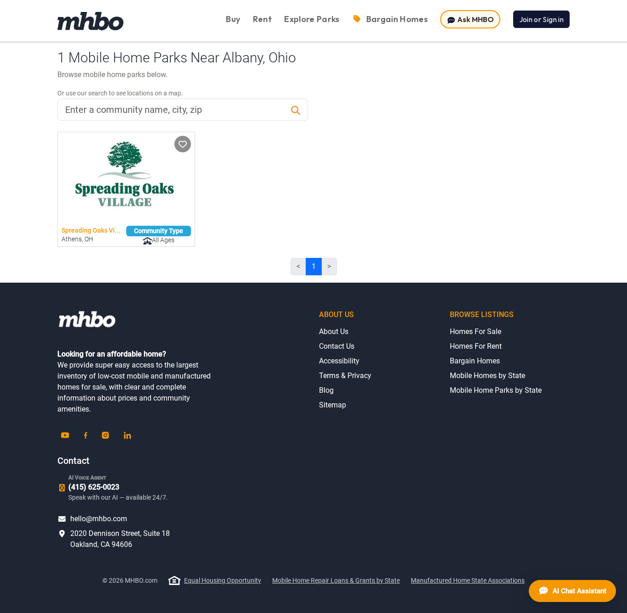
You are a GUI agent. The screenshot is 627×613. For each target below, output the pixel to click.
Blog (326, 390)
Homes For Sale (475, 331)
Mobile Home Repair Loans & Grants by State (336, 580)
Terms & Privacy (345, 375)
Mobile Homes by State (487, 375)
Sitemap (332, 405)
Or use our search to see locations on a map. (120, 93)
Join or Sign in (541, 19)
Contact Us (336, 346)
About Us (333, 331)
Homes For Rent (476, 346)
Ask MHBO (475, 19)
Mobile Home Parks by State (496, 390)
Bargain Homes (475, 361)
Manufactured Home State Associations (468, 580)
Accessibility (339, 361)
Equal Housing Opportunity (222, 580)
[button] (182, 144)
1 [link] (314, 266)
